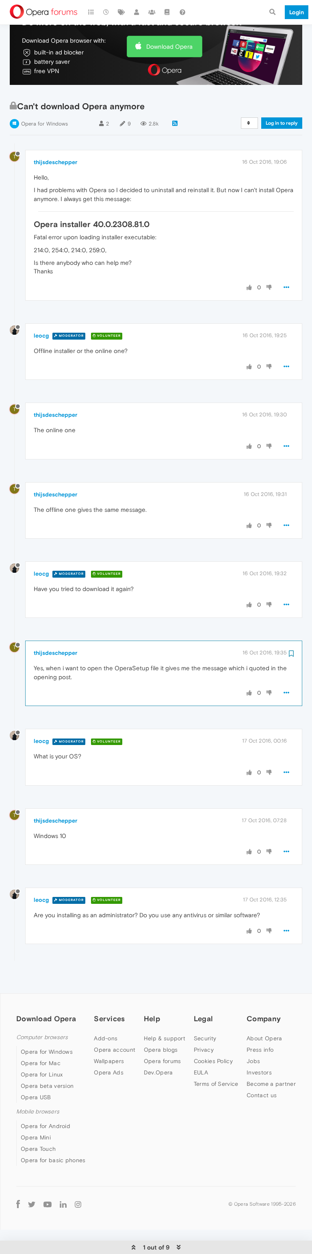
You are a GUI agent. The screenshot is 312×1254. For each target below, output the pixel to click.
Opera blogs (161, 1049)
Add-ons (105, 1038)
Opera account (114, 1049)
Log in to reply (282, 123)
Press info (260, 1049)
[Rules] (167, 12)
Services (109, 1018)
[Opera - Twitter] (31, 1204)
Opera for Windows (44, 124)
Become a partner (271, 1084)
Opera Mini (36, 1137)
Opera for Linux (42, 1074)
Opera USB (36, 1097)
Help (152, 1018)
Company (264, 1018)
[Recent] (106, 12)
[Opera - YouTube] (47, 1204)
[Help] (182, 12)
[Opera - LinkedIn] (63, 1204)
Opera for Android (45, 1126)
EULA (201, 1072)
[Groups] (152, 12)
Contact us (262, 1095)
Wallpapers (109, 1061)
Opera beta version (47, 1086)
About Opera (264, 1038)
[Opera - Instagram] (78, 1204)
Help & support (164, 1038)
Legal (203, 1018)
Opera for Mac (41, 1063)
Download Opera (169, 46)
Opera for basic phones (53, 1160)
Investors (259, 1072)
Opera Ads (109, 1072)
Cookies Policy (213, 1061)
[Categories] (91, 12)
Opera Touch (38, 1149)
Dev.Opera (158, 1072)
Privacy (204, 1049)
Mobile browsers (37, 1111)
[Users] (137, 12)
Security (205, 1038)
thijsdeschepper (55, 162)
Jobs (253, 1061)
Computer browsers (42, 1037)
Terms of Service (216, 1084)
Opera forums (162, 1061)
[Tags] (121, 12)
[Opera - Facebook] (18, 1204)
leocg (41, 335)
